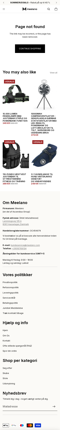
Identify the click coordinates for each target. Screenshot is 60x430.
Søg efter (7, 368)
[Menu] (4, 9)
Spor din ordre (10, 351)
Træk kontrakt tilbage (13, 313)
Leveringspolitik (10, 292)
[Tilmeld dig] (54, 406)
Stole (5, 378)
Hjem (5, 330)
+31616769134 (19, 248)
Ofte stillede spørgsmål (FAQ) (17, 346)
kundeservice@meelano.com (25, 245)
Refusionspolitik (11, 287)
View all (53, 72)
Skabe (6, 373)
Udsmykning (9, 383)
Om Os (6, 335)
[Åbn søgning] (48, 9)
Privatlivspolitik (10, 282)
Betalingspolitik (10, 303)
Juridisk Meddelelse (13, 308)
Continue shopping (30, 48)
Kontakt (6, 340)
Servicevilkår (9, 298)
